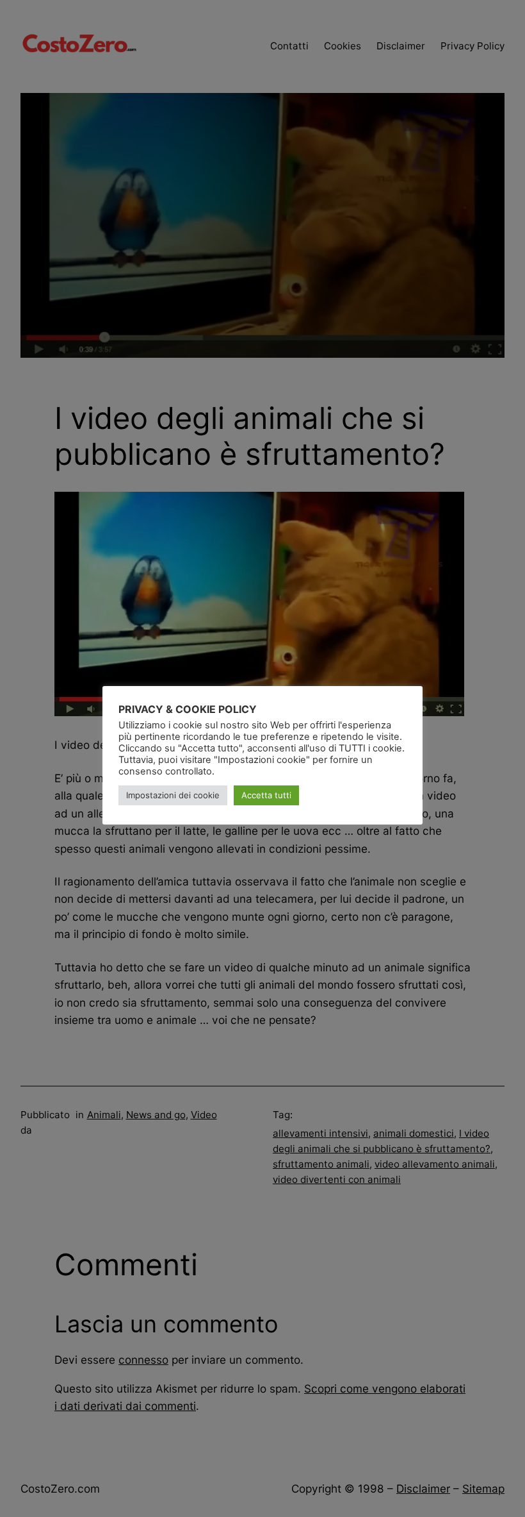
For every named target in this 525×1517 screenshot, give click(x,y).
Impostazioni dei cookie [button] (173, 795)
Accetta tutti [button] (266, 795)
